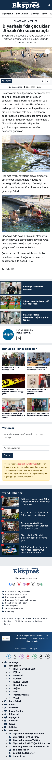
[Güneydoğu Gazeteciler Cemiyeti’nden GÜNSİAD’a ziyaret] (13, 405)
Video (12, 704)
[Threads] (38, 584)
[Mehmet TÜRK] (8, 334)
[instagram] (21, 656)
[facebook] (8, 656)
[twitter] (15, 656)
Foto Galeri (15, 701)
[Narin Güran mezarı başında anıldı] (13, 359)
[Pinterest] (19, 584)
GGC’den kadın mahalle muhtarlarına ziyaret (37, 369)
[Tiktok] (33, 584)
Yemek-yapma (21, 694)
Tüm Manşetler (11, 606)
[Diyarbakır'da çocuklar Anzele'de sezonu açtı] (26, 62)
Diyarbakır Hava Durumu (16, 594)
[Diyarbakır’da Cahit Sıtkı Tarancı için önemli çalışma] (38, 381)
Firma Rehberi (16, 711)
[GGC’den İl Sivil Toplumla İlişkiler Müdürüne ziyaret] (38, 405)
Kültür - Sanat (41, 618)
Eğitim (16, 672)
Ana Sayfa (14, 662)
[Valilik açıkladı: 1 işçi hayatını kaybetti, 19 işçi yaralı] (13, 381)
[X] (14, 584)
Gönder (7, 455)
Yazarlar (13, 707)
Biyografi (14, 717)
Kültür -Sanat (20, 682)
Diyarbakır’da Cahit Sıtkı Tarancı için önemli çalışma (37, 391)
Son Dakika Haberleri (14, 608)
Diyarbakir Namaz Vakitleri (16, 597)
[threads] (47, 656)
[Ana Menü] (3, 5)
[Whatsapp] (42, 584)
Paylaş (8, 81)
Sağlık (16, 688)
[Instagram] (24, 584)
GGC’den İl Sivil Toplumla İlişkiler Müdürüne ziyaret (38, 414)
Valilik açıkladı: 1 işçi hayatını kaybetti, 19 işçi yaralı (12, 391)
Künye (7, 624)
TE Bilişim (33, 648)
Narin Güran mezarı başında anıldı (10, 369)
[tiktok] (41, 656)
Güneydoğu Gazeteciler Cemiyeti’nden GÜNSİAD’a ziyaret (13, 415)
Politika (7, 621)
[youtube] (28, 656)
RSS (7, 638)
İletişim (38, 621)
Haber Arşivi (10, 611)
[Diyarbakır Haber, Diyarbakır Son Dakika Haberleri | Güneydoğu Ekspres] (26, 5)
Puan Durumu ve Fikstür (16, 603)
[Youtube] (28, 584)
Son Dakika (22, 13)
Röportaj (14, 714)
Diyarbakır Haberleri (26, 21)
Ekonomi (18, 675)
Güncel (34, 13)
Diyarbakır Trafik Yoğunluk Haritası (20, 600)
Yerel (16, 698)
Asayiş (28, 618)
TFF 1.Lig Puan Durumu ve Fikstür (31, 746)
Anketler (13, 720)
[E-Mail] (18, 338)
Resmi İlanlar (20, 685)
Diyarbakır (7, 13)
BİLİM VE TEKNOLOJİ (24, 669)
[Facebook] (10, 584)
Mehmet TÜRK (16, 87)
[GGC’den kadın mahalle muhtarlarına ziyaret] (38, 359)
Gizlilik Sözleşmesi (23, 621)
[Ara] (49, 5)
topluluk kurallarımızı (27, 464)
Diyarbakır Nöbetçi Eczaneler (18, 591)
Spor (44, 13)
